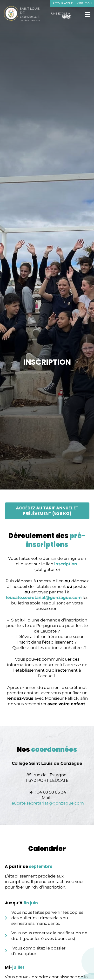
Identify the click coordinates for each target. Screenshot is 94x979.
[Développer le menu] (87, 14)
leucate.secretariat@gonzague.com (44, 597)
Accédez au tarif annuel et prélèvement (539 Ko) (47, 510)
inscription (65, 563)
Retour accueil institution (72, 3)
